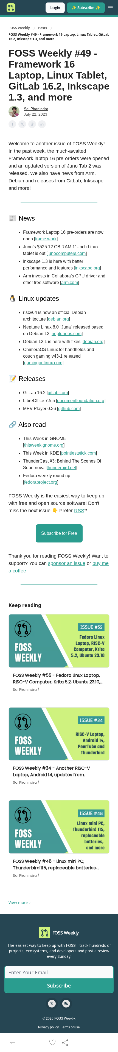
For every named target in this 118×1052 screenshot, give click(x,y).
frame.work (46, 238)
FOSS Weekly (19, 28)
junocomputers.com (66, 253)
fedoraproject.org (40, 482)
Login (55, 7)
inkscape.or (86, 268)
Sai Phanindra (36, 109)
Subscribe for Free (59, 533)
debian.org (58, 319)
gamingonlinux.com (43, 362)
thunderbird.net (61, 467)
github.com (69, 408)
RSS (79, 510)
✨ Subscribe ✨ (86, 7)
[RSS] (66, 1004)
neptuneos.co (65, 333)
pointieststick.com (78, 453)
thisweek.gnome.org (43, 445)
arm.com (69, 282)
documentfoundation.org (80, 400)
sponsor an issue (66, 563)
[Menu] (110, 7)
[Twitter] (52, 1004)
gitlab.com (58, 392)
